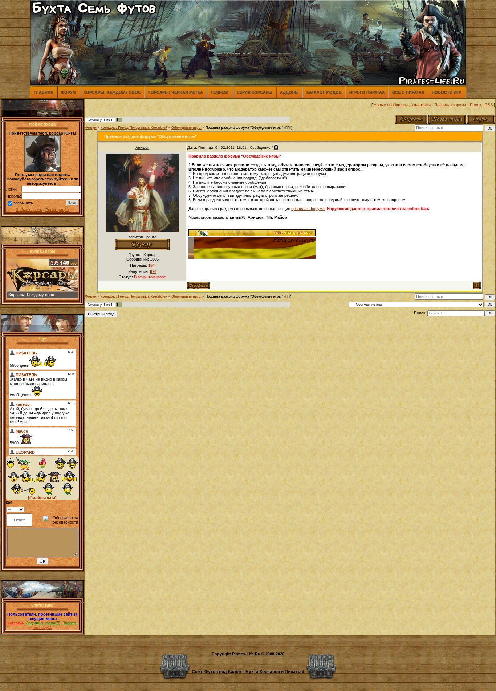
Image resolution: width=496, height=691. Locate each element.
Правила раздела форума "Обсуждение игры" (244, 128)
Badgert (69, 623)
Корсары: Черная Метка (175, 92)
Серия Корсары (254, 92)
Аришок (142, 148)
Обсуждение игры (186, 128)
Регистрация (57, 209)
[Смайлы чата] (42, 498)
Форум (68, 92)
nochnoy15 (42, 627)
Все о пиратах (408, 92)
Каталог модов (324, 92)
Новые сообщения (391, 105)
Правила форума (450, 105)
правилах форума (308, 208)
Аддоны (289, 92)
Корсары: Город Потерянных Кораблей (134, 128)
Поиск (475, 105)
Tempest (220, 92)
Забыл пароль (29, 209)
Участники (421, 105)
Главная (43, 92)
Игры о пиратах (367, 92)
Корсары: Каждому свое (112, 92)
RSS (489, 105)
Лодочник (34, 623)
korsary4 (16, 623)
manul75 (52, 623)
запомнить (23, 203)
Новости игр (446, 92)
